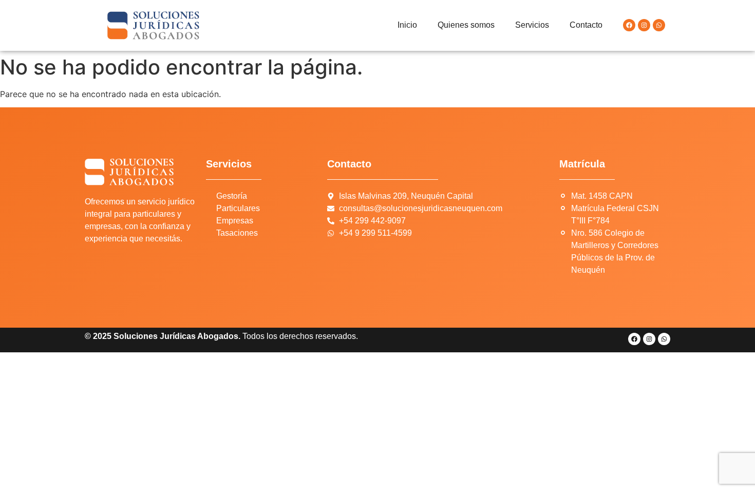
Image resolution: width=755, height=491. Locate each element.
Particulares (238, 208)
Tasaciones (237, 233)
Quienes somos (466, 25)
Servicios (532, 25)
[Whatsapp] (659, 25)
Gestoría (231, 196)
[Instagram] (644, 25)
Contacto (586, 25)
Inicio (407, 25)
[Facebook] (629, 25)
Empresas (234, 220)
